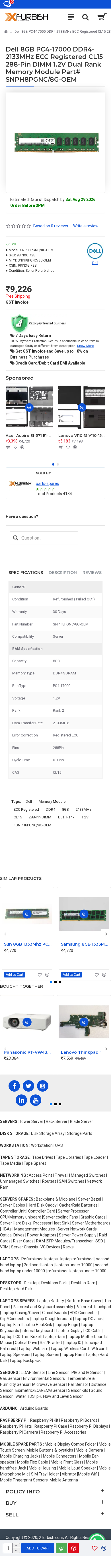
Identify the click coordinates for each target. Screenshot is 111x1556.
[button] (53, 464)
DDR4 (50, 809)
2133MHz (83, 809)
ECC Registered (26, 809)
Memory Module (52, 801)
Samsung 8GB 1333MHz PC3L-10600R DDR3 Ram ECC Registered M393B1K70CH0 (85, 944)
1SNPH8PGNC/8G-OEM (32, 825)
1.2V (85, 817)
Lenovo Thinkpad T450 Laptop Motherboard (85, 1052)
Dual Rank (66, 817)
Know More (85, 346)
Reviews (92, 572)
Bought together (21, 986)
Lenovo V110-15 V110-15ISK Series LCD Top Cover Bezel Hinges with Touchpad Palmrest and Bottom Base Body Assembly (81, 435)
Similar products (21, 878)
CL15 (18, 817)
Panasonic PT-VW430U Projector (28, 1052)
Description (63, 572)
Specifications (26, 572)
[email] (15, 537)
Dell (29, 801)
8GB (65, 809)
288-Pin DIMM (40, 817)
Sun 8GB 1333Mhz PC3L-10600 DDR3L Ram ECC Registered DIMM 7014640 (28, 944)
